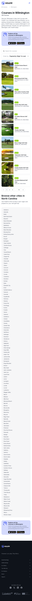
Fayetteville (6, 296)
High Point (6, 345)
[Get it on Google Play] (21, 43)
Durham (5, 281)
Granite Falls (7, 325)
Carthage (6, 247)
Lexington (6, 381)
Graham (5, 318)
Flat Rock (6, 298)
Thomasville (7, 490)
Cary (5, 250)
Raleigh (5, 434)
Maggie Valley (7, 392)
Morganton (6, 410)
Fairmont (6, 292)
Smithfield (6, 463)
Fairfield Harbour (8, 290)
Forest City (6, 303)
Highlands (6, 343)
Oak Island (6, 425)
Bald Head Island (8, 216)
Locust (5, 387)
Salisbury (6, 450)
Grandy (5, 323)
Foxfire (5, 307)
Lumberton (6, 390)
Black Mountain (7, 229)
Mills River (6, 399)
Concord (6, 267)
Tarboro (6, 488)
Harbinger (6, 334)
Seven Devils (7, 454)
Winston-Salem (7, 514)
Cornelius (6, 272)
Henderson (6, 339)
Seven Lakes (7, 456)
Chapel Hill (6, 256)
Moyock (6, 414)
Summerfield (7, 481)
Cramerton (6, 276)
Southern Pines (7, 465)
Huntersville (6, 352)
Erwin (5, 287)
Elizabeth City (7, 285)
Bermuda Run (7, 223)
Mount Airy (6, 412)
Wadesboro (7, 497)
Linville (5, 385)
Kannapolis (6, 361)
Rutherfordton (7, 445)
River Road (6, 441)
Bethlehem (6, 225)
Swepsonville (7, 485)
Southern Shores (8, 468)
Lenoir (5, 379)
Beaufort (6, 218)
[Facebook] (21, 588)
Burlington (6, 241)
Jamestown (6, 359)
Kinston (5, 365)
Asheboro (6, 209)
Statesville (6, 472)
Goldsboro (6, 316)
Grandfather (7, 321)
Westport (6, 508)
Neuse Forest (7, 421)
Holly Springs (7, 347)
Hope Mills (6, 350)
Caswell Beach (7, 252)
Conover (6, 270)
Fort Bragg (6, 305)
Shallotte (6, 459)
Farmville (6, 294)
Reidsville (6, 436)
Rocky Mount (7, 443)
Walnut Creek (7, 501)
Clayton (5, 263)
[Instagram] (10, 588)
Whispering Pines (8, 510)
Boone (5, 236)
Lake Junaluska (7, 370)
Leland (5, 376)
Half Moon (6, 332)
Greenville (6, 330)
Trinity (5, 494)
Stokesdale (6, 474)
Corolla (5, 274)
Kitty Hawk (6, 367)
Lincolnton (6, 383)
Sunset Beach (7, 483)
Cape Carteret (7, 243)
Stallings (6, 470)
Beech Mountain (8, 221)
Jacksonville (7, 356)
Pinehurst (6, 428)
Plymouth (6, 432)
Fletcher (6, 301)
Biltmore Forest (7, 227)
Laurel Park (6, 374)
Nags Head (6, 416)
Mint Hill (5, 403)
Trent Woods (7, 492)
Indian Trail (6, 354)
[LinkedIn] (18, 588)
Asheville (6, 212)
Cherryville (6, 261)
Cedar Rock (7, 254)
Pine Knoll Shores (8, 430)
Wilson (5, 512)
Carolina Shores (8, 245)
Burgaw (5, 238)
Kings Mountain (7, 363)
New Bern (6, 423)
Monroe (6, 405)
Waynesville (7, 503)
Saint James (7, 448)
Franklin (6, 310)
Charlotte (6, 258)
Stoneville (6, 476)
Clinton (5, 265)
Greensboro (7, 327)
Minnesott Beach (8, 401)
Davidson (6, 278)
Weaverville (7, 505)
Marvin (5, 394)
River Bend (6, 439)
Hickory (6, 341)
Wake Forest (7, 499)
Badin (5, 214)
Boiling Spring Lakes (9, 234)
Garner (5, 312)
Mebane (6, 396)
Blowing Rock (7, 232)
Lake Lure (6, 372)
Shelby (5, 461)
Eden (5, 283)
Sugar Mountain (7, 479)
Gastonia (6, 314)
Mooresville (6, 408)
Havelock (6, 336)
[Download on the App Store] (12, 43)
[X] (14, 588)
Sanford (6, 452)
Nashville (6, 419)
